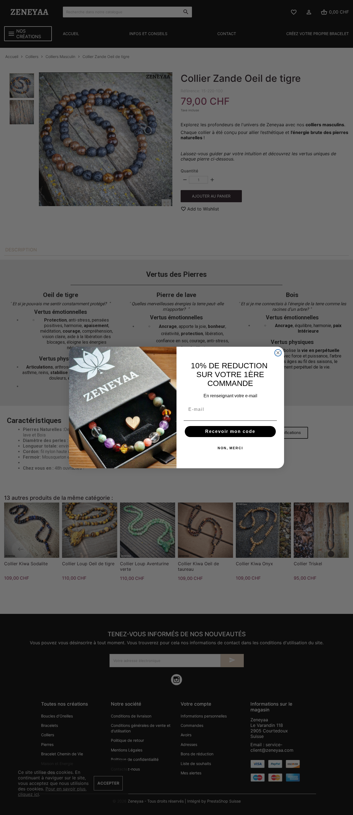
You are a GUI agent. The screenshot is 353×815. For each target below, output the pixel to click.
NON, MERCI (230, 448)
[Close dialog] (278, 352)
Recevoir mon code (230, 431)
